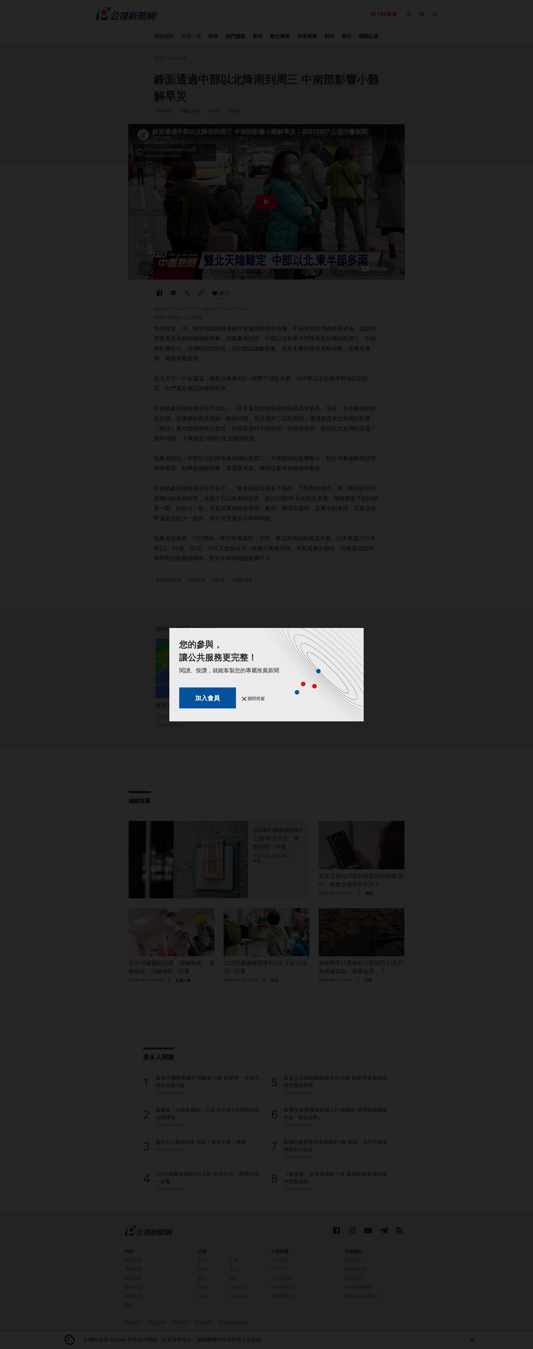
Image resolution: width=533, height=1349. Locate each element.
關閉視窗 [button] (255, 698)
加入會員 (207, 698)
